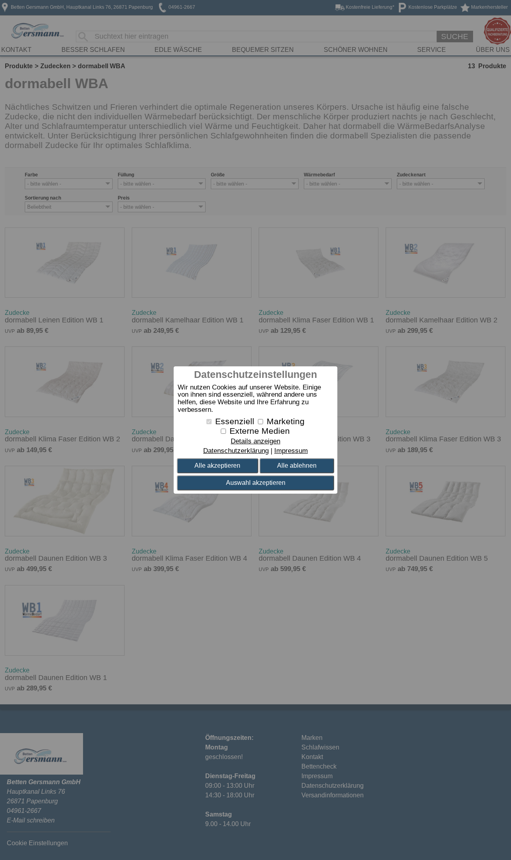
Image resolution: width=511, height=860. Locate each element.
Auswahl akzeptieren (255, 482)
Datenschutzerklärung (236, 451)
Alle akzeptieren (217, 465)
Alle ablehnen (297, 465)
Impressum (291, 451)
